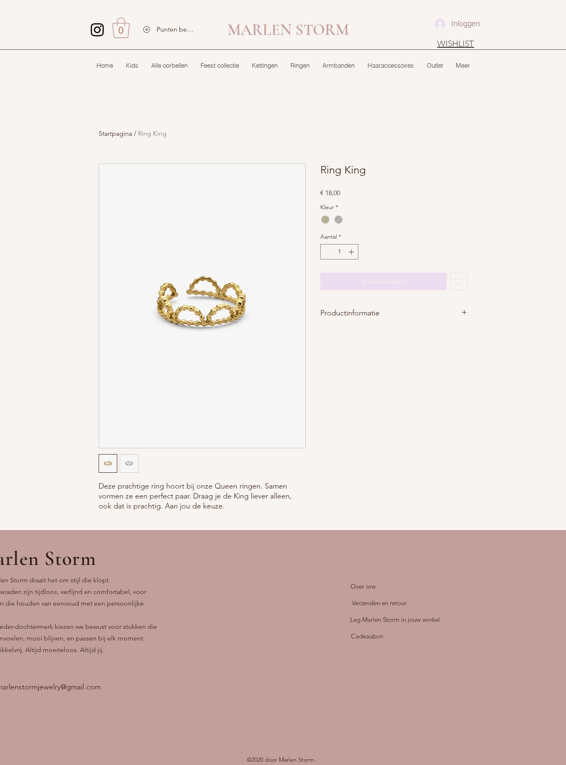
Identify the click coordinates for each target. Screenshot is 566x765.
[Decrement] (327, 251)
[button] (121, 27)
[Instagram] (97, 29)
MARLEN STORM (288, 29)
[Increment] (352, 251)
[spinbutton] (339, 251)
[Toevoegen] (458, 281)
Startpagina (115, 133)
